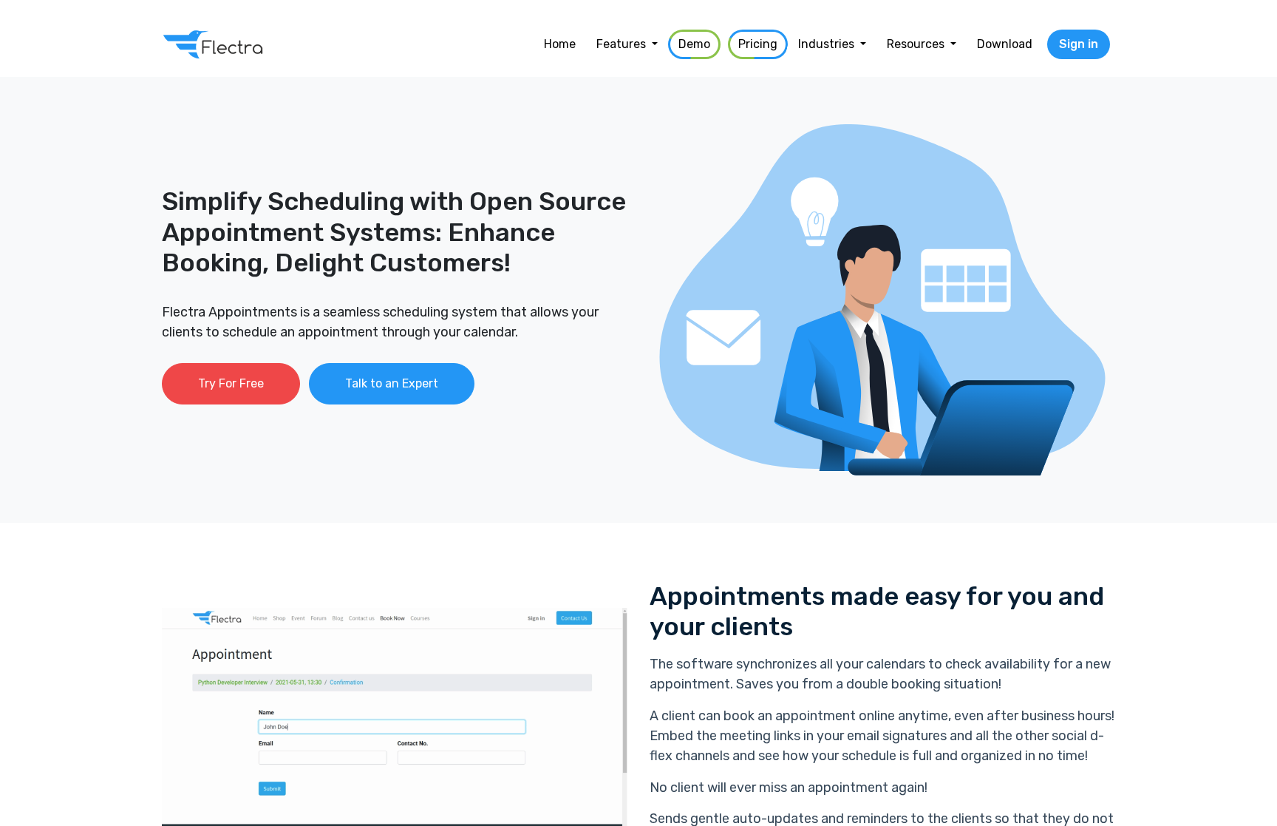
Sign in (1078, 44)
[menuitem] (560, 44)
